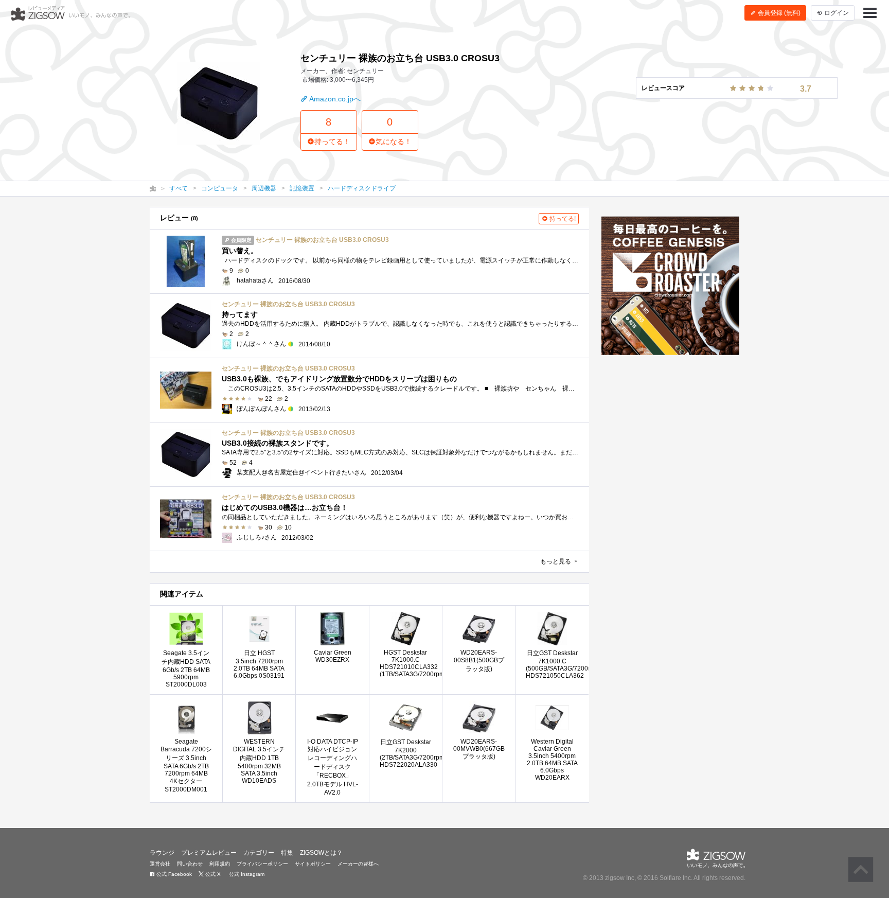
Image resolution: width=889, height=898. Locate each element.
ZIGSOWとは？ (321, 852)
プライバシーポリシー (262, 864)
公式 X (212, 874)
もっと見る (556, 561)
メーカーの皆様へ (358, 864)
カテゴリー (258, 852)
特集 (287, 852)
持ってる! (562, 218)
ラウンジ (162, 852)
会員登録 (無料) (778, 12)
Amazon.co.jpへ (334, 99)
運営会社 (160, 864)
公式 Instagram (245, 874)
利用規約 (219, 864)
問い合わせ (190, 864)
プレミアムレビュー (209, 852)
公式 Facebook (173, 874)
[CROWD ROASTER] (670, 285)
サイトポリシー (313, 864)
